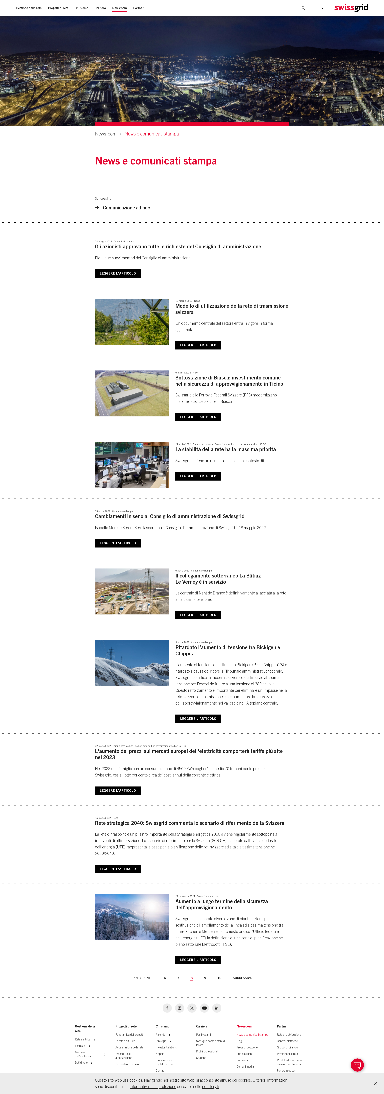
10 (219, 978)
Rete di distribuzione (289, 1034)
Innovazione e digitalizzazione (164, 1062)
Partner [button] (138, 8)
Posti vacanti (203, 1034)
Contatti (160, 1070)
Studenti (201, 1058)
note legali (210, 1087)
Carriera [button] (100, 8)
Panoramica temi (287, 1070)
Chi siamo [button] (81, 8)
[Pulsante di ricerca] (303, 8)
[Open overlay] (357, 1065)
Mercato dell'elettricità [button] (83, 1054)
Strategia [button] (161, 1041)
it (318, 8)
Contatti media (245, 1066)
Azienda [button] (160, 1034)
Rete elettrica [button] (82, 1039)
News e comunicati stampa (152, 134)
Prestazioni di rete (287, 1054)
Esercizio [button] (80, 1046)
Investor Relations (166, 1047)
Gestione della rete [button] (29, 8)
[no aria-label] (167, 1008)
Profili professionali (207, 1051)
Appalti (160, 1054)
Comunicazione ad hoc (126, 208)
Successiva (242, 978)
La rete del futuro (125, 1041)
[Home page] (351, 8)
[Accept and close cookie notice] (375, 1083)
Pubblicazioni (244, 1054)
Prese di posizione (247, 1047)
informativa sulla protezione (153, 1087)
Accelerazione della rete (129, 1047)
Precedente (142, 978)
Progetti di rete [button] (58, 8)
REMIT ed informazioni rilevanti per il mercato (290, 1062)
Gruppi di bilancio (287, 1047)
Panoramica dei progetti (129, 1034)
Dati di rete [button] (81, 1062)
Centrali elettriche (287, 1041)
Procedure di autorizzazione (123, 1056)
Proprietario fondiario (127, 1064)
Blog (239, 1041)
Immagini (242, 1060)
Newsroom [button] (119, 8)
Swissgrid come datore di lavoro (210, 1043)
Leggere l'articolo (118, 273)
